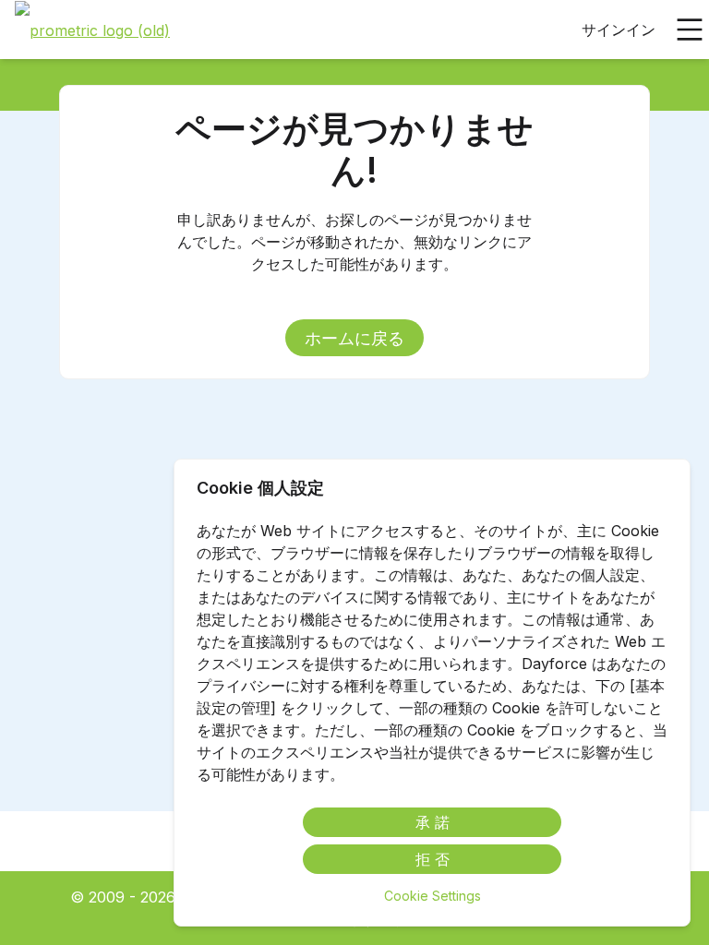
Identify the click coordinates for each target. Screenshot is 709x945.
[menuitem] (92, 30)
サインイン (618, 29)
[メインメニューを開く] (689, 29)
